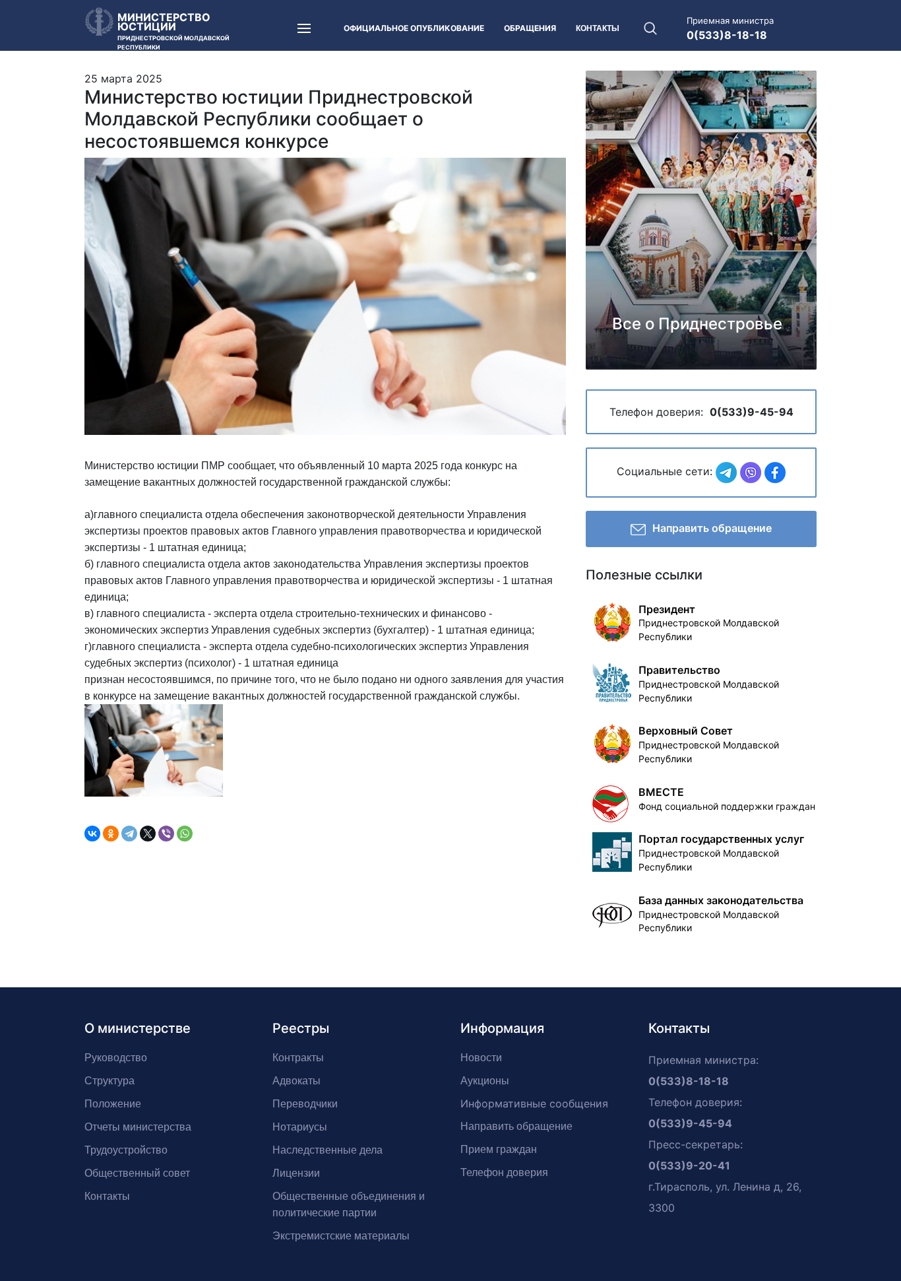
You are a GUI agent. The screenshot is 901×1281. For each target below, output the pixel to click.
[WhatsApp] (185, 833)
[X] (148, 833)
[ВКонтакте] (92, 833)
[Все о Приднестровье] (701, 218)
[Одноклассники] (111, 833)
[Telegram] (129, 833)
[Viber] (166, 833)
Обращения (530, 28)
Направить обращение (712, 528)
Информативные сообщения (534, 1103)
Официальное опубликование (414, 28)
